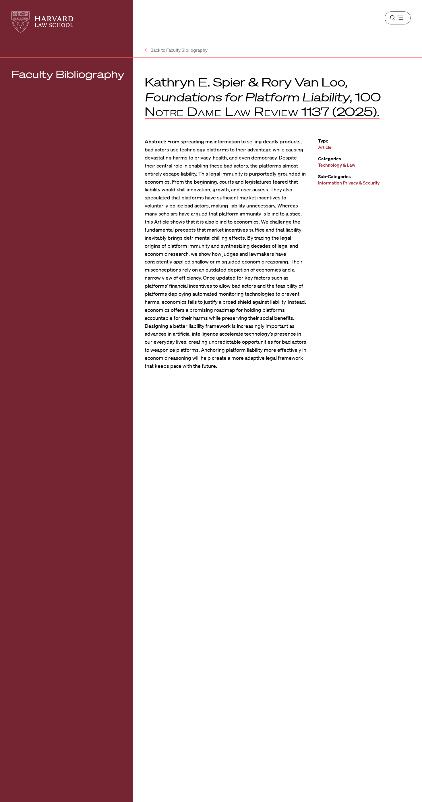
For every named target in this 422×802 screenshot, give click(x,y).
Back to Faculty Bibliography (179, 50)
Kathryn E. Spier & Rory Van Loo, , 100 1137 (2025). (263, 97)
